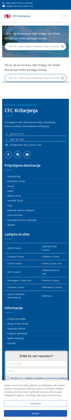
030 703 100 (16, 139)
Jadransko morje (16, 181)
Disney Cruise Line (52, 263)
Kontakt (11, 343)
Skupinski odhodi (16, 328)
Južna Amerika (14, 215)
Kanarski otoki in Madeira (20, 210)
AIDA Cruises (14, 248)
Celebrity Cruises (51, 256)
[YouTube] (27, 154)
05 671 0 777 (17, 134)
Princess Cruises (50, 280)
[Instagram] (17, 154)
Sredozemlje (14, 176)
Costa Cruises (14, 263)
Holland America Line (50, 272)
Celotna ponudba (16, 318)
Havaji (10, 186)
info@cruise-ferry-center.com (19, 6)
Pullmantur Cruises (52, 287)
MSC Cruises (14, 272)
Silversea (46, 295)
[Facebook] (8, 154)
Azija (9, 205)
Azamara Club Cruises (49, 248)
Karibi (10, 190)
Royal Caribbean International (16, 296)
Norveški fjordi (15, 200)
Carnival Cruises (15, 256)
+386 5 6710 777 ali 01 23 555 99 (19, 3)
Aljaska (11, 224)
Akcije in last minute (18, 323)
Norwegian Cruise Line (19, 280)
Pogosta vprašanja (17, 333)
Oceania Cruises (15, 287)
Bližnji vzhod (14, 195)
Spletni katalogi (15, 338)
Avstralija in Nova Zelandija (21, 220)
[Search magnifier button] (62, 46)
